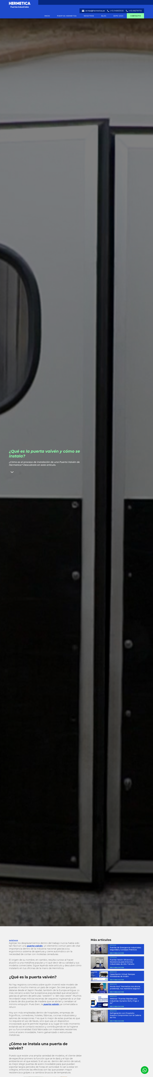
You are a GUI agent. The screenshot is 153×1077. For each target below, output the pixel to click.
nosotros (89, 16)
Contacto (135, 16)
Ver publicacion (117, 953)
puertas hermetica (67, 16)
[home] (25, 4)
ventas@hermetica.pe (95, 11)
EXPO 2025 (118, 16)
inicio (47, 16)
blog (103, 16)
